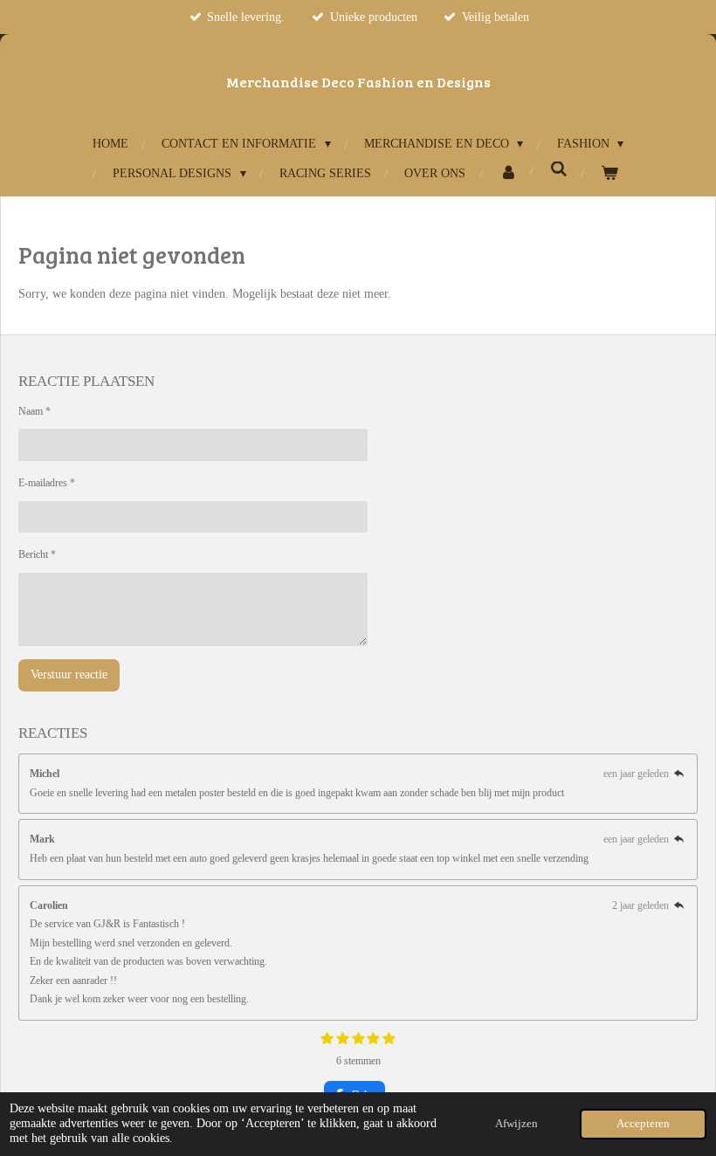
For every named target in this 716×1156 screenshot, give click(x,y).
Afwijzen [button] (516, 1124)
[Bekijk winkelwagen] (609, 173)
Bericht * (37, 554)
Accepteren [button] (643, 1124)
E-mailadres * (46, 483)
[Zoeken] (558, 170)
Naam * (34, 411)
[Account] (508, 173)
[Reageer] (678, 773)
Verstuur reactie (69, 674)
